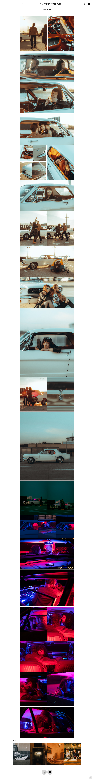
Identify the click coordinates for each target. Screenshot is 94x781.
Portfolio (4, 4)
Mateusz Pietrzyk (50, 4)
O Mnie (22, 4)
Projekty (16, 4)
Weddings (11, 4)
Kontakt (27, 4)
